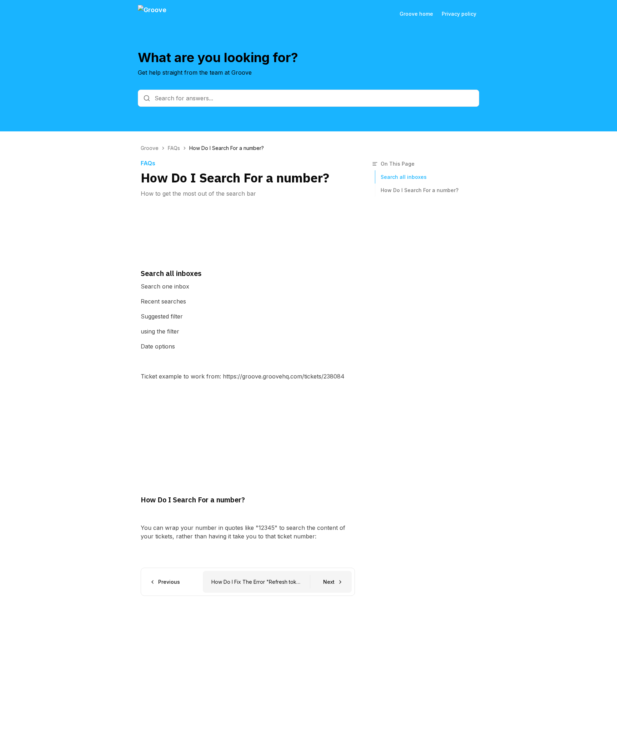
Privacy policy (459, 14)
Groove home (416, 14)
